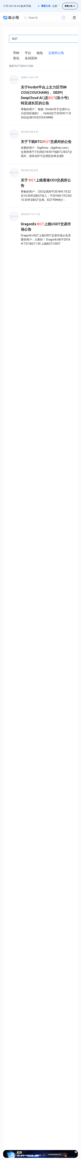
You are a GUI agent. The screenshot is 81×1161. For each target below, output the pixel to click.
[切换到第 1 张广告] (38, 1155)
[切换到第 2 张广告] (43, 1155)
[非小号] (11, 17)
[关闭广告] (75, 1152)
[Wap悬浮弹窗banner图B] (40, 1154)
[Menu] (74, 17)
